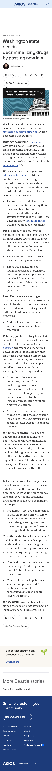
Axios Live (27, 726)
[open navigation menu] (4, 4)
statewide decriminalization (20, 132)
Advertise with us (9, 731)
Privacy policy (29, 736)
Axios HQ (27, 731)
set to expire (10, 165)
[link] (5, 75)
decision (8, 348)
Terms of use (28, 740)
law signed (35, 142)
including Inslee (35, 221)
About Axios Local (10, 726)
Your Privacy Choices (32, 745)
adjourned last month (16, 175)
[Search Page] (47, 4)
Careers (6, 736)
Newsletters (7, 745)
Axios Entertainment (11, 749)
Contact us (7, 740)
